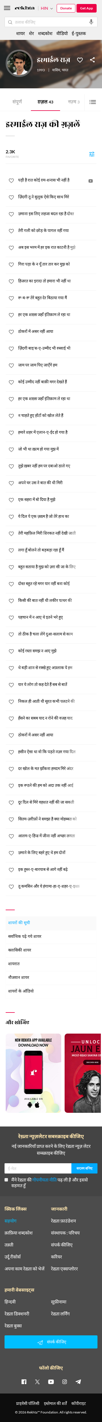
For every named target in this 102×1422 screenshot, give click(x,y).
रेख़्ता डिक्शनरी (17, 1313)
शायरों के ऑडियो (21, 991)
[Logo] (25, 8)
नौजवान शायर (18, 978)
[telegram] (78, 1381)
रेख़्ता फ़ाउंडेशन (63, 1221)
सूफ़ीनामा (58, 1301)
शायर (20, 33)
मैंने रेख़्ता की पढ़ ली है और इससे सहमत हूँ (49, 1182)
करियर (56, 1256)
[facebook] (23, 1381)
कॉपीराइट (78, 1403)
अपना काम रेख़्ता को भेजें (24, 1268)
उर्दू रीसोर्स (13, 1256)
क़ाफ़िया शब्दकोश (19, 1233)
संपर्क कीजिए (62, 1244)
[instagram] (64, 1381)
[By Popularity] (91, 153)
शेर (31, 33)
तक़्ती (9, 1244)
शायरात (14, 964)
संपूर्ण (17, 102)
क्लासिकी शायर (19, 950)
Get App (86, 8)
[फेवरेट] (80, 59)
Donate (66, 8)
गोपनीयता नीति (44, 1179)
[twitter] (37, 1381)
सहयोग (10, 1221)
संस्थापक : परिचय (65, 1233)
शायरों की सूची (19, 923)
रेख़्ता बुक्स (13, 1325)
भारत (65, 70)
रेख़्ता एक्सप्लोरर (64, 1268)
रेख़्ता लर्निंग (60, 1313)
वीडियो (62, 33)
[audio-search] (91, 22)
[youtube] (51, 1381)
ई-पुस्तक (79, 33)
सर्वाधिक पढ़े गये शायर (24, 937)
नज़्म (74, 102)
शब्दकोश (45, 33)
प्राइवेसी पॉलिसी (27, 1403)
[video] (90, 181)
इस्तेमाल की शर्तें (55, 1403)
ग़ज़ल (45, 102)
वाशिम (56, 70)
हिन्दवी (10, 1301)
